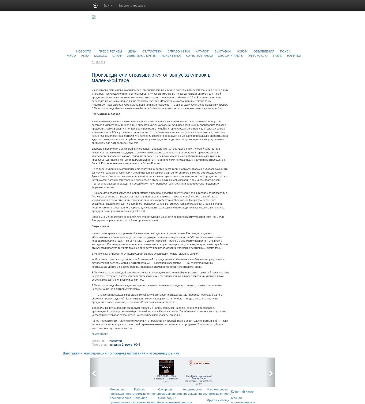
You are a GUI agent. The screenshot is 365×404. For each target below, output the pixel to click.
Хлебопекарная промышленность (122, 400)
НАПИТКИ (294, 55)
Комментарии (100, 333)
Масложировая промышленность (219, 391)
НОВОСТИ (83, 51)
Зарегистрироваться (132, 5)
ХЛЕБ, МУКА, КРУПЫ (141, 55)
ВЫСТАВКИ (223, 51)
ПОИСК (285, 51)
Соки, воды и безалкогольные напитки (175, 400)
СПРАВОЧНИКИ (179, 51)
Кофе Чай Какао (242, 391)
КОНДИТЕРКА (171, 55)
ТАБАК (277, 55)
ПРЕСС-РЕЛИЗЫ (110, 51)
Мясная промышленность (243, 400)
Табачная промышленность (146, 400)
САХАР (117, 55)
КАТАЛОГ (202, 51)
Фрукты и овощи (218, 400)
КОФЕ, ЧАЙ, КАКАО (199, 55)
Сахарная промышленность (170, 391)
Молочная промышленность (122, 391)
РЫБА (85, 55)
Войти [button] (108, 5)
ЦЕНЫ (132, 51)
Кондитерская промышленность (194, 391)
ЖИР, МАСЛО (258, 55)
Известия (115, 340)
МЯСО (71, 55)
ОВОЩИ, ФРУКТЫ (230, 55)
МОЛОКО (100, 55)
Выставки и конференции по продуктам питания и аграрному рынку (121, 353)
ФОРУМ (242, 51)
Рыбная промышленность (146, 391)
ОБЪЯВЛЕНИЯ (263, 51)
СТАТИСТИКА (152, 51)
